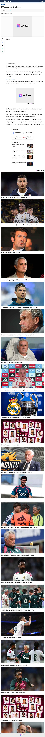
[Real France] (7, 1)
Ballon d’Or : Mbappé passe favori (18, 144)
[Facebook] (17, 133)
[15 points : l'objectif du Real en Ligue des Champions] (30, 152)
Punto (2, 13)
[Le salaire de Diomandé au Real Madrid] (30, 164)
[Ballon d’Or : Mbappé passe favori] (30, 146)
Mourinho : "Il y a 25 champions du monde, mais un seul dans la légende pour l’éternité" (18, 157)
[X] (28, 133)
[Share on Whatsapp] (2, 48)
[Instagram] (17, 137)
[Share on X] (9, 10)
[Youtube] (28, 137)
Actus (3, 4)
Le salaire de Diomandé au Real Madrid (19, 162)
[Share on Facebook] (7, 10)
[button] (2, 1)
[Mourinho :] (30, 157)
